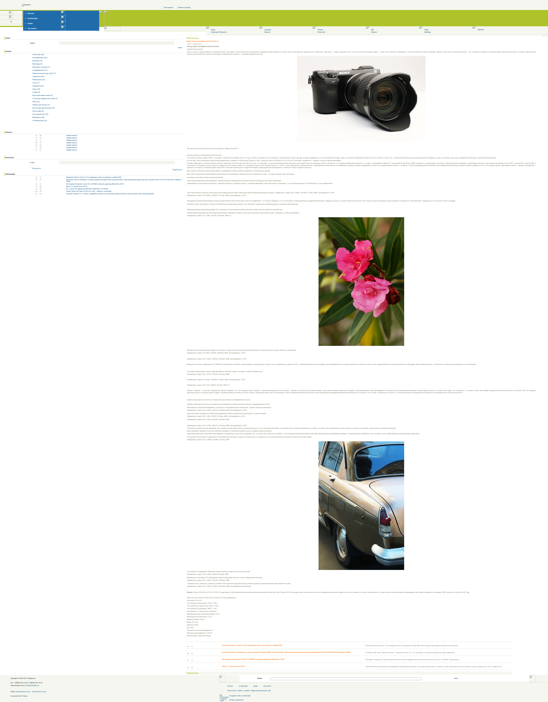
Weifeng (427, 32)
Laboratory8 (239, 700)
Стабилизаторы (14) (39, 120)
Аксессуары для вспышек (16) (43, 108)
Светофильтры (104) (39, 57)
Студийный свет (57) (40, 70)
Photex (320, 30)
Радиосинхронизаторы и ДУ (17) (44, 73)
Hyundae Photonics (219, 32)
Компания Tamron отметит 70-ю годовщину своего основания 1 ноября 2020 (93, 177)
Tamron (374, 32)
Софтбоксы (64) (38, 76)
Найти (180, 47)
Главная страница (184, 7)
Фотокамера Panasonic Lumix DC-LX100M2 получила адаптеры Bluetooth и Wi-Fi (95, 184)
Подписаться (177, 169)
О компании (31, 18)
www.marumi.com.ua (23, 691)
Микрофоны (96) (38, 117)
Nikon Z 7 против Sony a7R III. (77, 186)
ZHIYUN (481, 30)
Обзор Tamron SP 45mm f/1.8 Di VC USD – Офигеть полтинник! (88, 191)
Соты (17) (36, 83)
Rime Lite (321, 32)
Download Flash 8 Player (19, 696)
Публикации (192, 38)
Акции (29, 23)
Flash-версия (168, 7)
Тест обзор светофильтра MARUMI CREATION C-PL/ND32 (87, 189)
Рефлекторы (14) (38, 79)
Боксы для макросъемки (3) (42, 95)
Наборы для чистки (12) (41, 105)
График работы (71, 135)
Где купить (31, 28)
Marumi (267, 32)
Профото (31, 678)
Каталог (29, 13)
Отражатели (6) (38, 86)
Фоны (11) (36, 101)
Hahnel (240, 690)
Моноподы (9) (37, 64)
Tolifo (426, 30)
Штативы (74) (37, 61)
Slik (372, 30)
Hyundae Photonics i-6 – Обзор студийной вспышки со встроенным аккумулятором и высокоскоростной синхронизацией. (110, 194)
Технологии (192, 673)
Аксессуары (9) (38, 111)
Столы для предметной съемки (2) (45, 98)
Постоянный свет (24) (40, 114)
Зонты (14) (36, 89)
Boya (213, 30)
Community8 (246, 696)
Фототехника (232, 690)
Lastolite (267, 30)
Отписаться (36, 168)
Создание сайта (235, 696)
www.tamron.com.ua (39, 691)
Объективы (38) (38, 54)
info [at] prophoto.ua (32, 685)
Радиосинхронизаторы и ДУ (261, 690)
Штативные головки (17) (41, 67)
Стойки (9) (36, 92)
